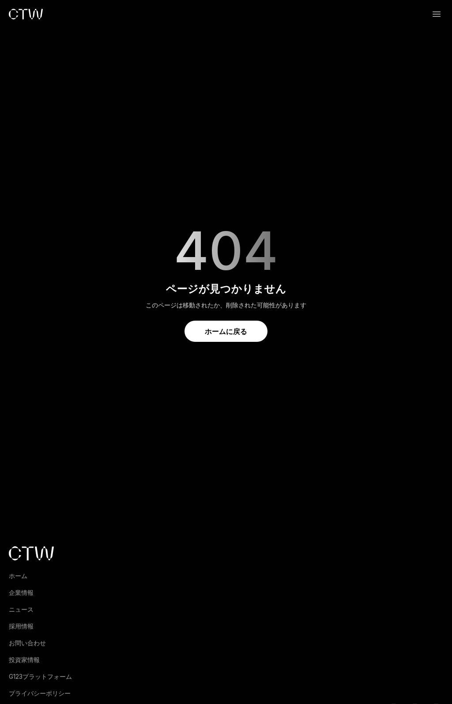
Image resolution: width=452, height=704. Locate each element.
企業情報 (21, 592)
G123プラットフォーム (40, 676)
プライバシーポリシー (40, 693)
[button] (436, 14)
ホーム (18, 575)
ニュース (21, 609)
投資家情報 (24, 659)
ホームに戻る (226, 331)
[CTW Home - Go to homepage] (26, 14)
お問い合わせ (27, 643)
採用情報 (21, 626)
